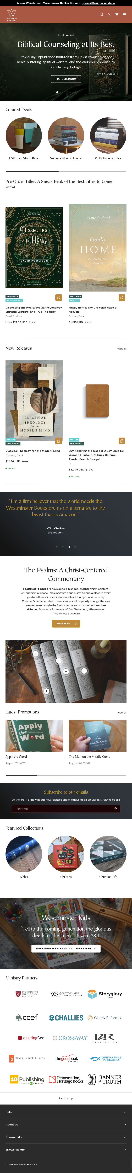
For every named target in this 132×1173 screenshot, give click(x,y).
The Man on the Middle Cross (89, 757)
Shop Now (63, 623)
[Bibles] (24, 854)
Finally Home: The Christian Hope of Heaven (93, 309)
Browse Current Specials (48, 79)
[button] (117, 14)
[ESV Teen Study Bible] (24, 135)
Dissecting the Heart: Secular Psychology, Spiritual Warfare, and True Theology (34, 309)
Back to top (66, 1098)
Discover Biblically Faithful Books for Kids (66, 948)
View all (10, 187)
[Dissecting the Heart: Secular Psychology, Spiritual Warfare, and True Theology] (34, 247)
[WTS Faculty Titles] (108, 135)
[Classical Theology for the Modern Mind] (34, 400)
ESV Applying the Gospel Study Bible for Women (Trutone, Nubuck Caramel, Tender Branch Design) (96, 455)
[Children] (66, 854)
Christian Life (108, 877)
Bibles (24, 877)
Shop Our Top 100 (90, 79)
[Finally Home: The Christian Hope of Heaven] (97, 247)
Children (66, 877)
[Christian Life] (108, 854)
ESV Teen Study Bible (24, 158)
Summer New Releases (66, 158)
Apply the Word (16, 757)
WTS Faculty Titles (108, 158)
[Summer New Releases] (66, 135)
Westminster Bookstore (25, 1164)
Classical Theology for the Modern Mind (33, 451)
